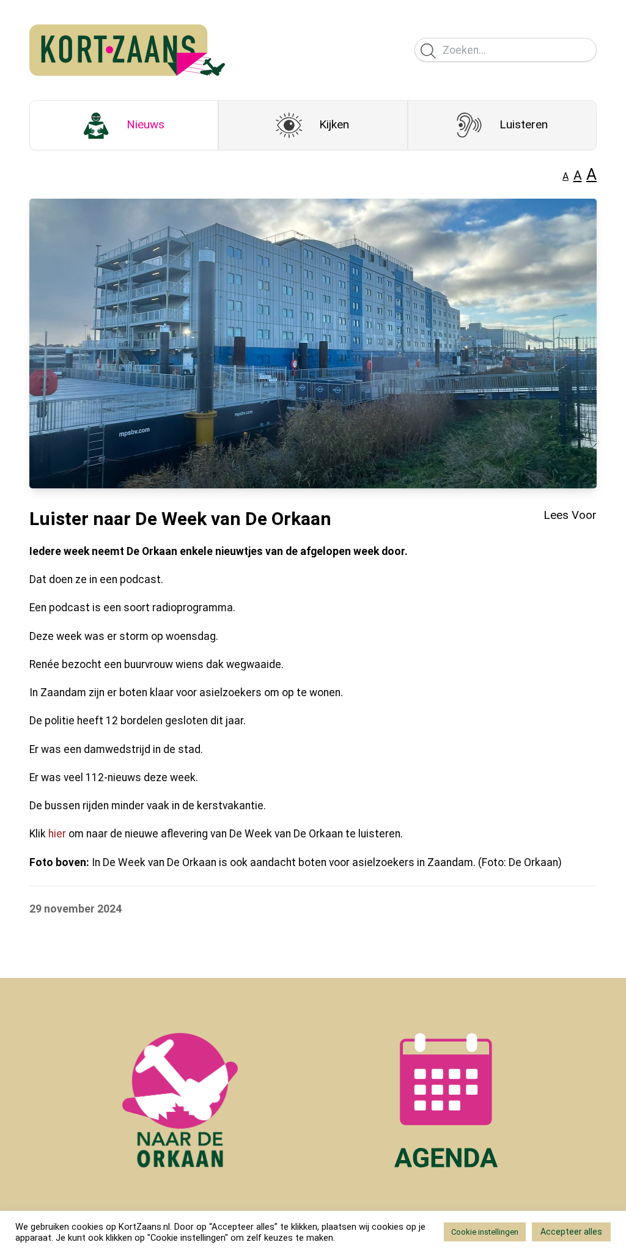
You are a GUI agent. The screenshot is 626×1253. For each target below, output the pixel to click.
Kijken (334, 124)
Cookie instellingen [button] (484, 1231)
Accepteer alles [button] (571, 1231)
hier (57, 834)
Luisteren (523, 124)
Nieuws (145, 124)
